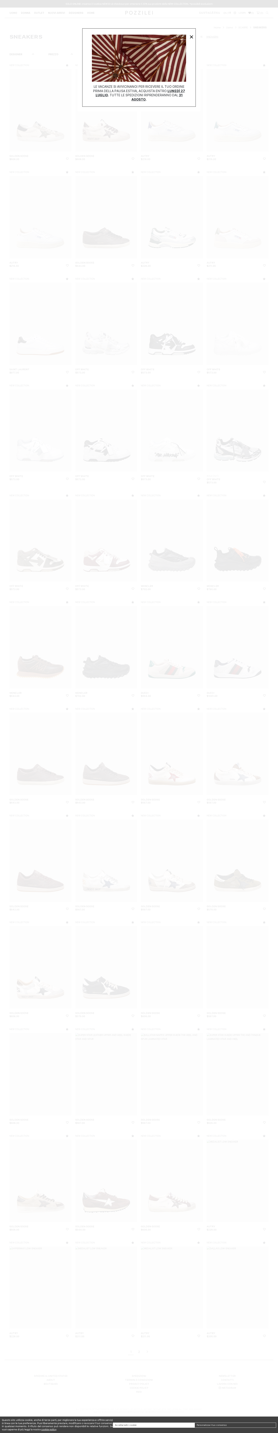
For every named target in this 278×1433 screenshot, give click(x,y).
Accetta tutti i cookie (126, 1425)
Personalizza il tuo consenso (212, 1425)
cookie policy (48, 1429)
